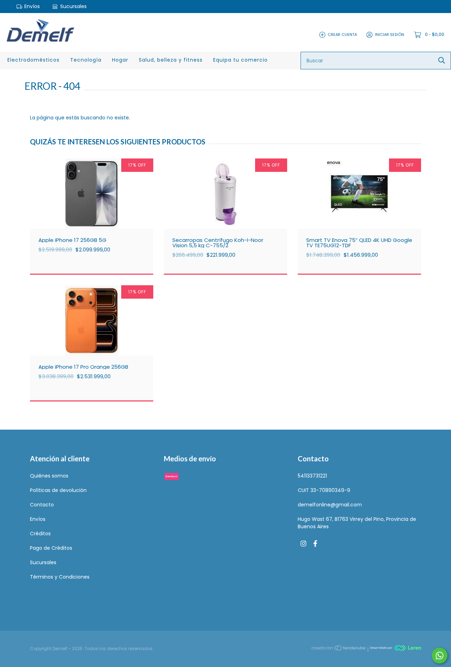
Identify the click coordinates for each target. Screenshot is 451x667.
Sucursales (73, 6)
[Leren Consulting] (395, 649)
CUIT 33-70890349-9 (324, 490)
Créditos (40, 533)
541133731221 (312, 475)
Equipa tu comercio (240, 59)
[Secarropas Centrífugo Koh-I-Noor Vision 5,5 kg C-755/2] (231, 207)
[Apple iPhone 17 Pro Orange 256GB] (97, 334)
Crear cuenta (342, 34)
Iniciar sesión (389, 34)
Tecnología (85, 59)
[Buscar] (441, 60)
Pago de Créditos (51, 547)
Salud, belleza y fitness (171, 59)
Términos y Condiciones (59, 576)
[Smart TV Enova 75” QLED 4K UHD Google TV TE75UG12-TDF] (365, 207)
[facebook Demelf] (315, 543)
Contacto (42, 504)
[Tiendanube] (339, 649)
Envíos (32, 6)
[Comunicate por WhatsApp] (439, 655)
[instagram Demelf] (303, 543)
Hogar (120, 59)
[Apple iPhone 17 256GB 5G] (97, 207)
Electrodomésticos (33, 59)
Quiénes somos (49, 475)
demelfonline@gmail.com (330, 504)
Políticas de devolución (58, 490)
